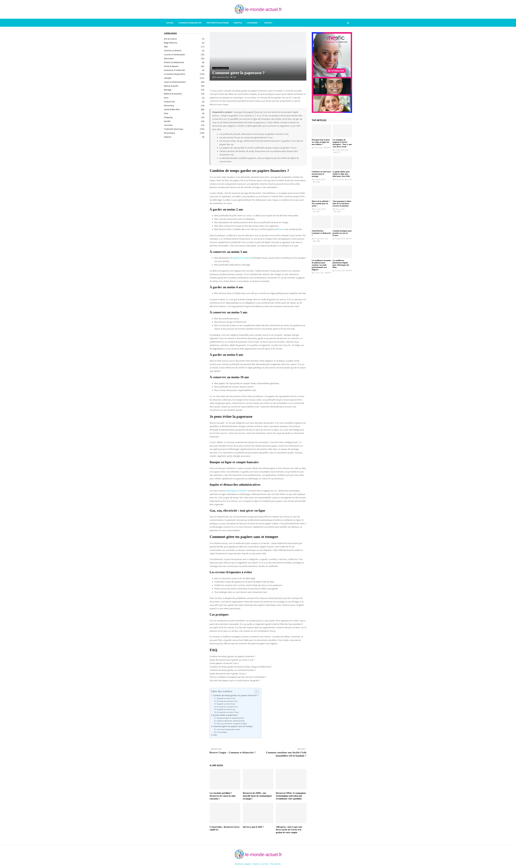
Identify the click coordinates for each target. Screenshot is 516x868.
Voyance (167, 137)
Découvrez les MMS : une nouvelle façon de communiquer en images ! (257, 796)
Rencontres (169, 105)
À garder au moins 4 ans (226, 704)
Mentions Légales (243, 864)
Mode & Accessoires (173, 93)
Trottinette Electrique (217, 23)
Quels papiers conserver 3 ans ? (224, 663)
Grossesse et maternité (174, 70)
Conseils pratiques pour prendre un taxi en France (342, 233)
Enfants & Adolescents (174, 62)
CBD (166, 46)
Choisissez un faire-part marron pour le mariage (321, 174)
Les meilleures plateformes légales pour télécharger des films (341, 263)
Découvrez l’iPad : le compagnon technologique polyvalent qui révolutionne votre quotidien (291, 796)
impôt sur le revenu (241, 257)
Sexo (166, 113)
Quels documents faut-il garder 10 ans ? (228, 673)
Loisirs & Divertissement (175, 82)
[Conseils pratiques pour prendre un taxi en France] (342, 221)
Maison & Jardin (171, 86)
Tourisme (168, 125)
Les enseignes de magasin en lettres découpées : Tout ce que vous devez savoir (342, 143)
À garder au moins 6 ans (226, 709)
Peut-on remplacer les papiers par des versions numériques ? (238, 677)
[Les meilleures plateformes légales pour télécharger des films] (342, 251)
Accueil (169, 23)
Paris (166, 97)
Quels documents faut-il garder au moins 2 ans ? (232, 659)
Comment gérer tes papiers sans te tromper (233, 726)
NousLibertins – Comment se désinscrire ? (321, 233)
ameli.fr (243, 490)
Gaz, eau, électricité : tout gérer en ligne (232, 723)
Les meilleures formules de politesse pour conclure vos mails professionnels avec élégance (321, 264)
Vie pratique (169, 133)
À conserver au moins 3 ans (227, 701)
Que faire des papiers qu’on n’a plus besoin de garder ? (235, 680)
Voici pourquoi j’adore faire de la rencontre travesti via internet (342, 203)
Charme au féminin (172, 50)
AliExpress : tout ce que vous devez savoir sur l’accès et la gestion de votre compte (289, 830)
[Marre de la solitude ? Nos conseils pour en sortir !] (321, 192)
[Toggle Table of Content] (255, 691)
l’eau (280, 229)
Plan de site (275, 864)
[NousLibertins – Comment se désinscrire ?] (321, 221)
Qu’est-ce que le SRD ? (253, 827)
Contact (268, 23)
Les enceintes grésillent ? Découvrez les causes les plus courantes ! (223, 796)
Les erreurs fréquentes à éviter (228, 729)
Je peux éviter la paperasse (225, 715)
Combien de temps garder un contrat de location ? (233, 670)
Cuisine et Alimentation (174, 54)
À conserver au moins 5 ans (227, 707)
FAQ (215, 735)
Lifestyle (238, 23)
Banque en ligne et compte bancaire (230, 718)
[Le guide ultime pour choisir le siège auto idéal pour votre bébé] (342, 162)
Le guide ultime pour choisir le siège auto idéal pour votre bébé (341, 174)
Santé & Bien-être (172, 109)
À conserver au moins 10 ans (228, 712)
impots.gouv (231, 490)
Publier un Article (260, 864)
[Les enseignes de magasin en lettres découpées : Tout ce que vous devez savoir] (342, 130)
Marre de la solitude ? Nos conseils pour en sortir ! (321, 203)
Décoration (169, 58)
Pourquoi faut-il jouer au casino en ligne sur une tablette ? (321, 142)
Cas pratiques (222, 732)
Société (167, 121)
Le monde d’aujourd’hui (189, 23)
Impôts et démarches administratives (231, 721)
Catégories (252, 23)
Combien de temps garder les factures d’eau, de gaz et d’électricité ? (241, 666)
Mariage (167, 89)
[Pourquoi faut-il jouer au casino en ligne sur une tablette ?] (321, 130)
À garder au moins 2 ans (226, 698)
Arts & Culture (170, 39)
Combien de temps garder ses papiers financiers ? (232, 656)
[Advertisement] (184, 184)
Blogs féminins (170, 42)
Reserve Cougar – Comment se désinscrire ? (233, 752)
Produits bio (169, 101)
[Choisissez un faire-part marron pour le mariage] (321, 162)
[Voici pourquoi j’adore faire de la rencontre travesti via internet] (342, 192)
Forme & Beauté (171, 66)
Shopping (168, 117)
